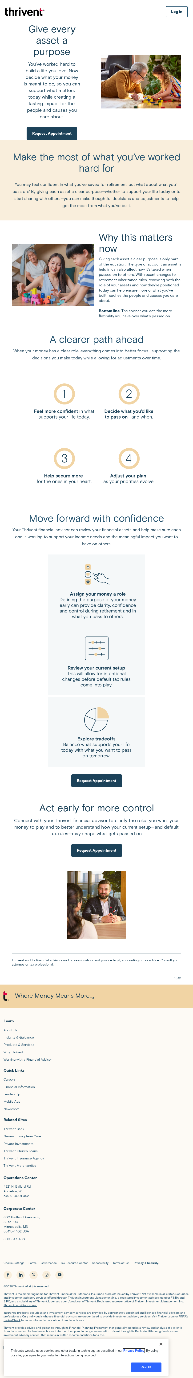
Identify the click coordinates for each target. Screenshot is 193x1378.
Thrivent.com (166, 1316)
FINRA (175, 1297)
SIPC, (7, 1301)
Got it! (146, 1367)
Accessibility (100, 1263)
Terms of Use (121, 1263)
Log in (176, 11)
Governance (49, 1263)
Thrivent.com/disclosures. (20, 1305)
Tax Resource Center (74, 1263)
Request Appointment (52, 133)
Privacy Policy (133, 1350)
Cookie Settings (14, 1263)
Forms (32, 1263)
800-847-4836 (15, 1239)
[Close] (161, 1344)
